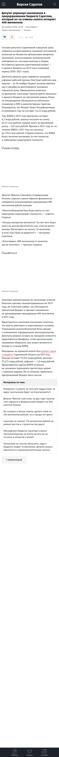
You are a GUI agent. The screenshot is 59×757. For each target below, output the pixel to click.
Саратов (29, 4)
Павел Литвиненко (11, 30)
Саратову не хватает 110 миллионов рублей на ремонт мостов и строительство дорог (28, 423)
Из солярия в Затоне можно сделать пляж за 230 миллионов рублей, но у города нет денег (28, 413)
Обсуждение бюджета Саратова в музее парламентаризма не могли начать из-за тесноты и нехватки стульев (25, 433)
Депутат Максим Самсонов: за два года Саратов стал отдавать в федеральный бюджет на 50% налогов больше (29, 401)
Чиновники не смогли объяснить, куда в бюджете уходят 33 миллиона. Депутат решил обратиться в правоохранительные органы (28, 446)
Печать (27, 30)
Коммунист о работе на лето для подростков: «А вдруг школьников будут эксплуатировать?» (29, 390)
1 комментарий (14, 459)
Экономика (31, 27)
